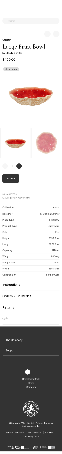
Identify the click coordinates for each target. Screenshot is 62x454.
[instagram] (27, 372)
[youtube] (35, 372)
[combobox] (32, 20)
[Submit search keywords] (6, 21)
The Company (14, 340)
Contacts (31, 387)
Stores (31, 383)
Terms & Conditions (15, 432)
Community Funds (31, 436)
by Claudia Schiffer (12, 53)
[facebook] (20, 372)
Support (11, 350)
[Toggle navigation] (4, 7)
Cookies (49, 432)
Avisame (11, 178)
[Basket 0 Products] (58, 7)
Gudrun (6, 39)
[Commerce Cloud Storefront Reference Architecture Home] (30, 8)
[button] (58, 111)
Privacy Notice (34, 432)
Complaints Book (31, 379)
